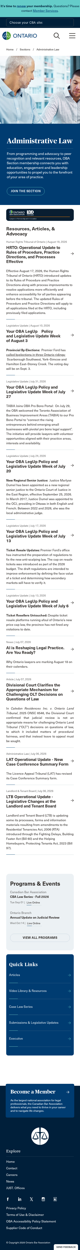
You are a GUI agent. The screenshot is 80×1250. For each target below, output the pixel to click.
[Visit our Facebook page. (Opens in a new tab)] (12, 1198)
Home (10, 49)
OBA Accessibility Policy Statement (31, 1221)
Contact (11, 1168)
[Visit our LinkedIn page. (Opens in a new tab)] (24, 1198)
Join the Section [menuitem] (26, 191)
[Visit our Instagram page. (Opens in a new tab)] (48, 1198)
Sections (25, 49)
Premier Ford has (36, 350)
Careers (11, 1175)
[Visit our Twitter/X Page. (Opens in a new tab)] (36, 1198)
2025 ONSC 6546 (31, 713)
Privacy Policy (16, 1208)
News (10, 1181)
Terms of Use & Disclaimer (25, 1215)
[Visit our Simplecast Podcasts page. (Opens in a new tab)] (58, 1198)
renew (21, 6)
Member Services (45, 11)
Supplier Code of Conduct (24, 1228)
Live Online (33, 902)
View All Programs (40, 938)
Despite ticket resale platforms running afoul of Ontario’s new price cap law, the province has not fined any (39, 620)
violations (13, 629)
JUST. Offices (15, 1188)
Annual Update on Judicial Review (34, 917)
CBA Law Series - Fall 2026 (29, 897)
